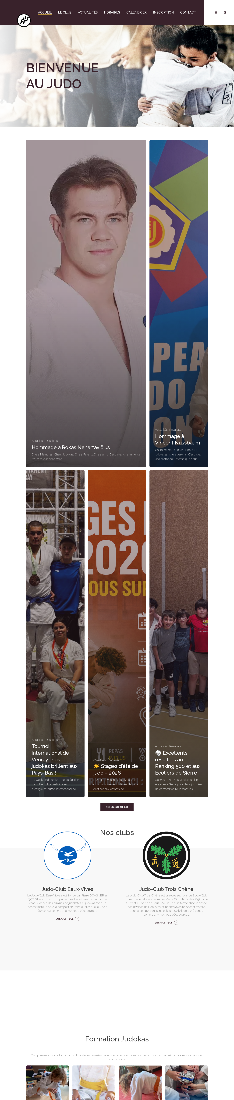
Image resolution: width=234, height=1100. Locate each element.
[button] (117, 807)
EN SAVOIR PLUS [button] (65, 919)
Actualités (38, 440)
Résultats (52, 440)
